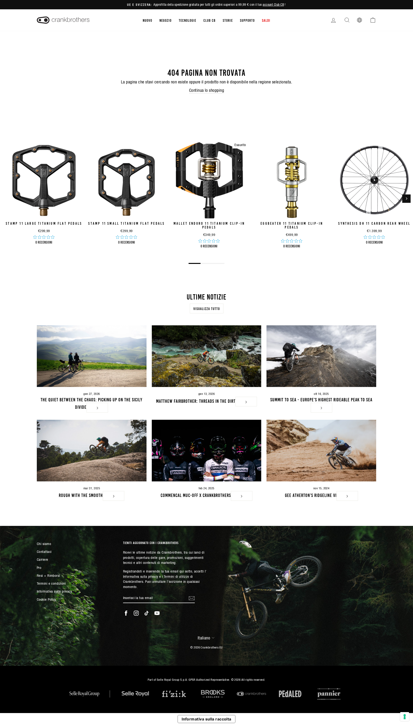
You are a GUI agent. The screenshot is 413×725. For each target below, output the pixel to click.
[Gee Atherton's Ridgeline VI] (321, 450)
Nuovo (147, 20)
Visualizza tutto (206, 308)
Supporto (247, 20)
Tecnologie (187, 20)
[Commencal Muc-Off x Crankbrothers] (206, 450)
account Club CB (273, 4)
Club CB (209, 20)
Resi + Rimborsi (48, 575)
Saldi (266, 20)
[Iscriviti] (192, 598)
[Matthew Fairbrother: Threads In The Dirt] (206, 356)
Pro (39, 568)
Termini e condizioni (51, 583)
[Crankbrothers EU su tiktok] (146, 613)
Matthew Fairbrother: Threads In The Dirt (195, 400)
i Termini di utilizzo (175, 576)
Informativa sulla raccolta (206, 719)
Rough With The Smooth (81, 494)
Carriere (42, 559)
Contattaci (44, 552)
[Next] (406, 198)
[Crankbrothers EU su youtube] (157, 613)
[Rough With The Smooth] (92, 450)
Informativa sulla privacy (54, 591)
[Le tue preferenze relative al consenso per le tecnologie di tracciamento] (404, 716)
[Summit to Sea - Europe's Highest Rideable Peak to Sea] (321, 356)
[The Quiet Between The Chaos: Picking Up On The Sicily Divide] (92, 356)
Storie (228, 20)
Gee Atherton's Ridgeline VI (311, 494)
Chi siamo (44, 544)
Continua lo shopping (206, 90)
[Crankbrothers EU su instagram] (136, 613)
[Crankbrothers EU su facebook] (126, 613)
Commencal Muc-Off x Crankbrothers (196, 494)
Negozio (165, 20)
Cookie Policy (46, 599)
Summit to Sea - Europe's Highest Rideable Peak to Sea (321, 399)
